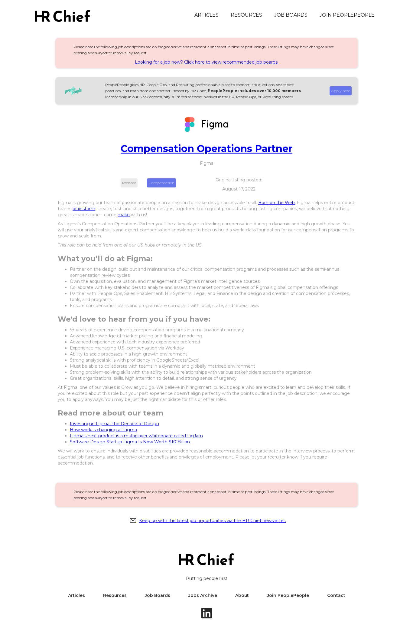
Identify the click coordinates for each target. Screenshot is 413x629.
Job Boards (157, 595)
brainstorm (84, 208)
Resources (246, 15)
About (242, 595)
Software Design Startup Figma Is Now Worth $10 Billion (130, 442)
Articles (206, 15)
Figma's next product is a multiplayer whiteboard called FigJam (136, 436)
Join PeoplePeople (347, 15)
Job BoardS (290, 15)
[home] (62, 16)
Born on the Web (276, 202)
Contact (336, 595)
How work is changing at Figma (103, 429)
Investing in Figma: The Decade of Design (114, 423)
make (124, 214)
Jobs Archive (202, 595)
